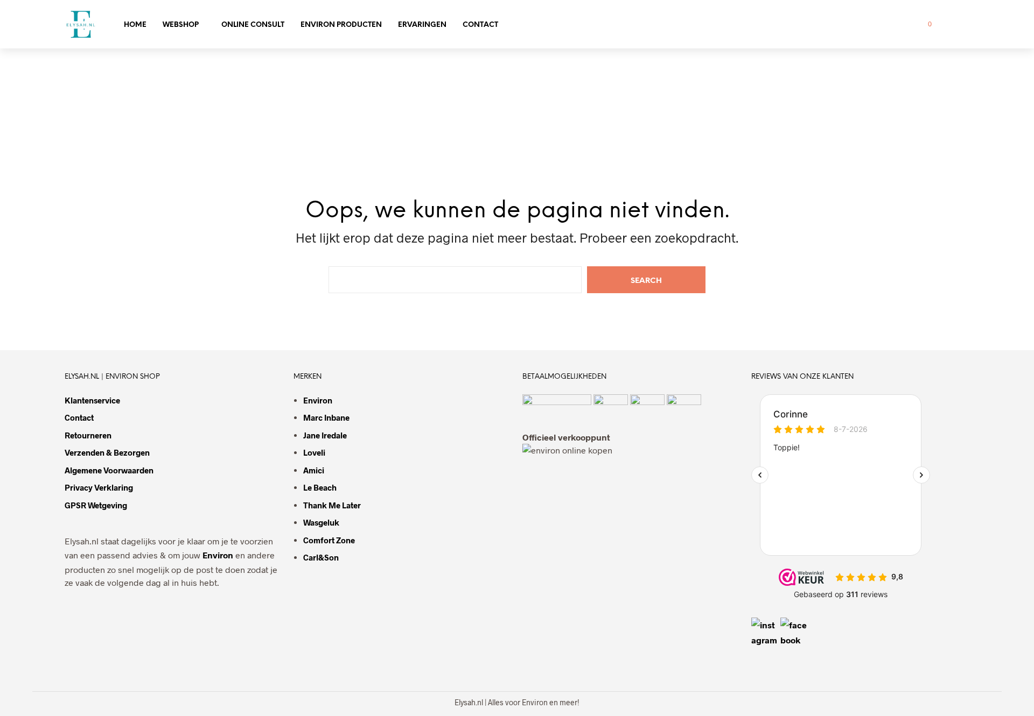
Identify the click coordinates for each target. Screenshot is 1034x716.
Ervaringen (422, 25)
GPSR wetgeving (96, 505)
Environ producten (341, 25)
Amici (313, 470)
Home (135, 25)
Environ (217, 555)
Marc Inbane (326, 417)
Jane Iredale (325, 435)
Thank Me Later (332, 505)
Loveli (314, 452)
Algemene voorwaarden (109, 470)
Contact (480, 25)
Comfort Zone (329, 540)
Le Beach (320, 487)
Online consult (252, 25)
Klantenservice (92, 400)
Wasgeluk (321, 522)
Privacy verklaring (99, 487)
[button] (924, 24)
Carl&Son (321, 557)
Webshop (181, 25)
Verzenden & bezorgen (107, 452)
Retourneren (88, 435)
